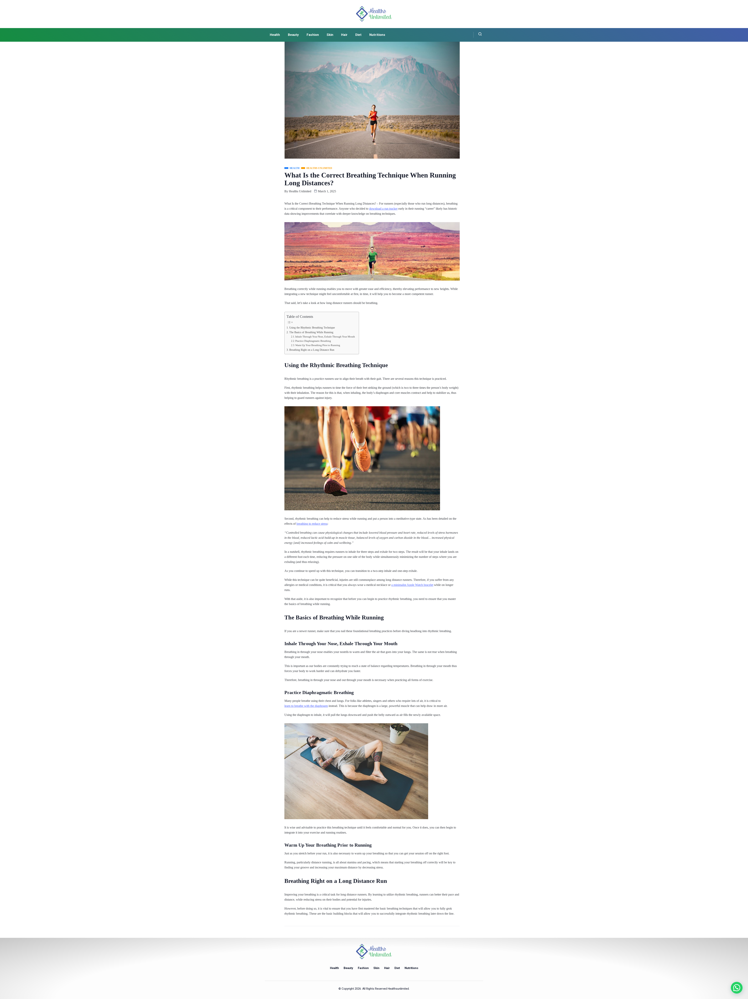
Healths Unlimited (300, 191)
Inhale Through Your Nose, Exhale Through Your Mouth (325, 336)
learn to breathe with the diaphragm (306, 706)
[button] (737, 988)
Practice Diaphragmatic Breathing (313, 340)
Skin (330, 35)
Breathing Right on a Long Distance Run (311, 349)
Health (275, 35)
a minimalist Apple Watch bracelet (412, 585)
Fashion (313, 35)
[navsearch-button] (477, 35)
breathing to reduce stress (311, 523)
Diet (358, 35)
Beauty (293, 35)
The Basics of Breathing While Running (311, 332)
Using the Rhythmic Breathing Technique (312, 327)
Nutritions (377, 35)
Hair (344, 35)
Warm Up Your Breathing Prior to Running (317, 345)
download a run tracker (383, 208)
